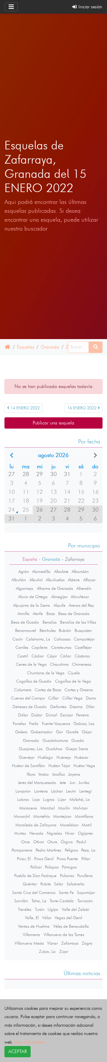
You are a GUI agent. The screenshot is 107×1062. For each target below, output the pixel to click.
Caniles (21, 647)
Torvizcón (85, 900)
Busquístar (83, 630)
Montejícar (62, 816)
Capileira (40, 647)
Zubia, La (47, 951)
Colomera (23, 689)
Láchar (57, 791)
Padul (81, 841)
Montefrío (41, 816)
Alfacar (89, 579)
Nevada (36, 833)
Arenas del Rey (81, 605)
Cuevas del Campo (28, 698)
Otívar (38, 841)
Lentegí (85, 791)
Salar (58, 884)
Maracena (28, 808)
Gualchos (54, 748)
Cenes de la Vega (31, 664)
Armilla (23, 613)
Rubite (45, 884)
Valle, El (32, 917)
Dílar (90, 706)
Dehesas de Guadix (29, 706)
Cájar (52, 656)
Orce (25, 841)
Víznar (52, 943)
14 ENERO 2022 (24, 408)
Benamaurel (25, 630)
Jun (72, 782)
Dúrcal (51, 715)
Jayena (74, 774)
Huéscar (81, 757)
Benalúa (50, 622)
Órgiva (67, 841)
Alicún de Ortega (33, 596)
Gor (59, 731)
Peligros (71, 850)
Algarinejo (24, 588)
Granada (50, 347)
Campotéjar (84, 639)
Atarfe (38, 613)
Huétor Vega (84, 765)
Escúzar (66, 715)
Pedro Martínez (48, 850)
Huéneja (63, 757)
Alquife (59, 605)
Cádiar (38, 656)
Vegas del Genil (68, 917)
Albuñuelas (55, 579)
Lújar (62, 799)
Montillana (84, 816)
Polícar (36, 867)
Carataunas (61, 647)
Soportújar (86, 892)
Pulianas (67, 875)
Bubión (65, 630)
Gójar (87, 731)
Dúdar (36, 715)
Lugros (48, 799)
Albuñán (19, 579)
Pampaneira (22, 850)
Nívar (69, 833)
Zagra (87, 943)
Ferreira (82, 715)
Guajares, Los (31, 748)
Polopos (52, 867)
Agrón (23, 571)
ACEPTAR (17, 1051)
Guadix (77, 740)
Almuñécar (80, 596)
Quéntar (30, 884)
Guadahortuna (55, 740)
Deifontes (58, 706)
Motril (87, 825)
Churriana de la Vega (45, 672)
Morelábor (69, 825)
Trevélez (24, 909)
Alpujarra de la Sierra (31, 605)
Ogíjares (85, 833)
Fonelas (19, 723)
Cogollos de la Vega (73, 681)
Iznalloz (58, 774)
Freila (33, 723)
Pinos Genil (44, 858)
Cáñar (65, 656)
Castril (22, 656)
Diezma (76, 706)
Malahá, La (80, 799)
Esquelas (25, 347)
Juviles (83, 782)
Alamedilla (41, 571)
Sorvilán (21, 900)
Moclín (64, 808)
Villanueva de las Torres (64, 934)
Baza (50, 613)
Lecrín (71, 791)
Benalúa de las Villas (78, 622)
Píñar (85, 858)
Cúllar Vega (72, 698)
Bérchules (48, 630)
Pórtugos (69, 867)
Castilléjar (83, 647)
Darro (91, 698)
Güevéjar (26, 757)
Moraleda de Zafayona (35, 825)
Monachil (22, 816)
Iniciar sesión (89, 6)
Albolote (61, 571)
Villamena (31, 934)
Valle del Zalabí (75, 909)
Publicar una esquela (53, 423)
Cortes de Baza (48, 689)
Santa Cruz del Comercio (34, 892)
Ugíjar (53, 909)
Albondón (80, 571)
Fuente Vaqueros (56, 723)
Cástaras (82, 656)
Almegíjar (59, 596)
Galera (21, 731)
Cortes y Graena (78, 689)
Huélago (45, 757)
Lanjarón (23, 791)
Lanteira (41, 791)
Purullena (85, 875)
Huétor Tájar (59, 765)
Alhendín (83, 588)
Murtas (20, 833)
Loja (36, 799)
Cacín (17, 639)
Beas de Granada (73, 613)
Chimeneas (81, 664)
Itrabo (44, 774)
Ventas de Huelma (34, 926)
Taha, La (39, 900)
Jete (62, 782)
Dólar (23, 715)
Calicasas (62, 639)
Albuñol (36, 579)
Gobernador (41, 731)
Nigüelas (54, 833)
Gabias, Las (83, 723)
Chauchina (59, 664)
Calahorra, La (38, 639)
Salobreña (75, 884)
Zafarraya (69, 943)
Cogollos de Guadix (33, 681)
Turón (39, 909)
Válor (46, 917)
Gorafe (72, 731)
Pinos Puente (67, 858)
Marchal (47, 808)
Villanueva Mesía (29, 943)
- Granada (48, 559)
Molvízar (80, 808)
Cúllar (53, 698)
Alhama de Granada (55, 588)
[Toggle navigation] (11, 6)
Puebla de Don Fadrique (35, 875)
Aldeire (74, 579)
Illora (31, 774)
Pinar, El (24, 858)
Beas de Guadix (25, 622)
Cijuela (74, 672)
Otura (52, 841)
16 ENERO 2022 (82, 408)
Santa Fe (66, 892)
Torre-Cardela (62, 900)
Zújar (63, 951)
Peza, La (88, 850)
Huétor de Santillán (28, 765)
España (30, 559)
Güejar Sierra (76, 748)
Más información (29, 1042)
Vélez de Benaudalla (71, 926)
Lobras (23, 799)
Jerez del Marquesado (37, 782)
